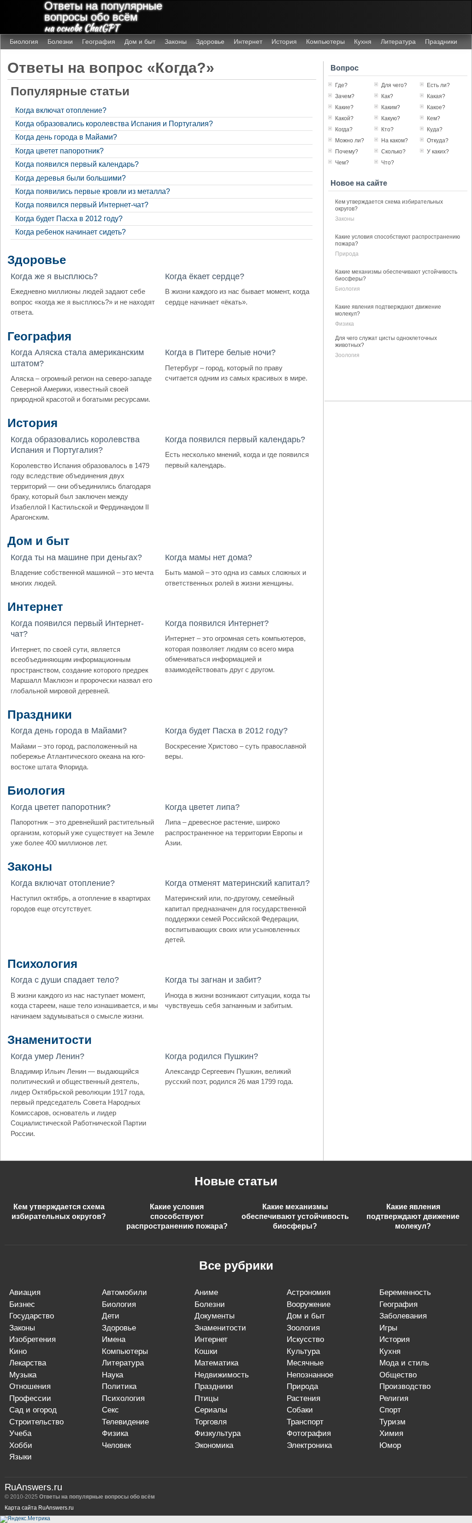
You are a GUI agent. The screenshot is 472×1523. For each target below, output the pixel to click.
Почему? (346, 151)
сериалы (211, 1410)
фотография (309, 1433)
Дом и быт (139, 41)
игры (388, 1328)
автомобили (124, 1292)
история (394, 1339)
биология (347, 289)
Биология (24, 41)
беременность (405, 1292)
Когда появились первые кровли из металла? (92, 191)
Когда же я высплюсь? (54, 276)
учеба (20, 1433)
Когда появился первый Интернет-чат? (81, 205)
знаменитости (220, 1328)
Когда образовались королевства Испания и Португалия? (114, 124)
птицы (206, 1398)
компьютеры (125, 1351)
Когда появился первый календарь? (77, 164)
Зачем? (344, 96)
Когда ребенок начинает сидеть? (70, 232)
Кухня (363, 41)
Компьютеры (325, 41)
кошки (206, 1351)
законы (344, 219)
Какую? (390, 118)
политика (119, 1386)
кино (18, 1351)
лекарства (27, 1363)
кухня (390, 1351)
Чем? (342, 162)
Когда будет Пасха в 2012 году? (69, 219)
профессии (30, 1398)
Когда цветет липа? (202, 807)
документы (215, 1316)
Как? (387, 96)
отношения (30, 1386)
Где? (341, 85)
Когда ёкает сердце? (204, 276)
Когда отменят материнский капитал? (237, 883)
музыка (22, 1375)
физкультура (218, 1433)
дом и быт (306, 1316)
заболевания (403, 1316)
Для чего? (394, 85)
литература (123, 1363)
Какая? (436, 96)
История (284, 41)
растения (303, 1398)
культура (303, 1351)
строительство (36, 1422)
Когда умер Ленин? (47, 1056)
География (98, 41)
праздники (214, 1386)
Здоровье (210, 41)
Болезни (60, 41)
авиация (25, 1292)
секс (110, 1410)
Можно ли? (349, 140)
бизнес (22, 1304)
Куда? (434, 129)
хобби (20, 1445)
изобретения (32, 1339)
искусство (305, 1339)
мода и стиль (404, 1363)
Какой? (344, 118)
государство (31, 1316)
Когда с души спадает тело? (65, 979)
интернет (211, 1339)
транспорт (305, 1422)
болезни (210, 1304)
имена (113, 1339)
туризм (392, 1422)
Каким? (390, 107)
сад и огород (33, 1410)
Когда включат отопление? (60, 110)
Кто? (387, 129)
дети (110, 1316)
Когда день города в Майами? (66, 137)
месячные (305, 1363)
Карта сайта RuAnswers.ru (39, 1508)
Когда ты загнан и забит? (213, 979)
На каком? (394, 140)
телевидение (125, 1422)
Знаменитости (49, 1040)
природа (347, 254)
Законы (176, 41)
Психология (42, 964)
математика (216, 1363)
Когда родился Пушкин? (211, 1056)
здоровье (119, 1328)
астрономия (308, 1292)
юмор (390, 1445)
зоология (347, 355)
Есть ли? (438, 85)
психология (123, 1398)
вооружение (308, 1304)
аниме (206, 1292)
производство (405, 1386)
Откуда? (437, 140)
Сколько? (393, 151)
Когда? (344, 129)
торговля (211, 1422)
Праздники (441, 41)
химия (391, 1433)
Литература (398, 41)
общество (398, 1375)
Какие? (344, 107)
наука (112, 1375)
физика (344, 324)
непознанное (310, 1375)
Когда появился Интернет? (217, 623)
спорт (390, 1410)
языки (20, 1457)
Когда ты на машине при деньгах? (76, 557)
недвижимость (222, 1375)
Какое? (436, 107)
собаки (300, 1410)
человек (116, 1445)
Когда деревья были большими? (70, 178)
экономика (214, 1445)
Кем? (433, 118)
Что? (387, 162)
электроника (309, 1445)
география (398, 1304)
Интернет (248, 41)
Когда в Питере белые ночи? (220, 352)
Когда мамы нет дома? (208, 557)
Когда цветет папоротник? (59, 151)
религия (393, 1398)
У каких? (438, 151)
